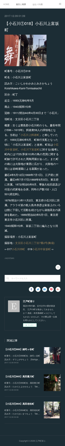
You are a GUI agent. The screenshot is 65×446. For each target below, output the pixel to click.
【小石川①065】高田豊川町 (19, 376)
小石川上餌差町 (29, 135)
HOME (6, 4)
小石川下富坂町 (30, 149)
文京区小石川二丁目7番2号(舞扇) (34, 243)
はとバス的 (38, 4)
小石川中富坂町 (41, 249)
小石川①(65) (9, 258)
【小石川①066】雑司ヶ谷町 (19, 349)
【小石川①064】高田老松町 (19, 403)
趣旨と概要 (21, 4)
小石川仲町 (18, 249)
